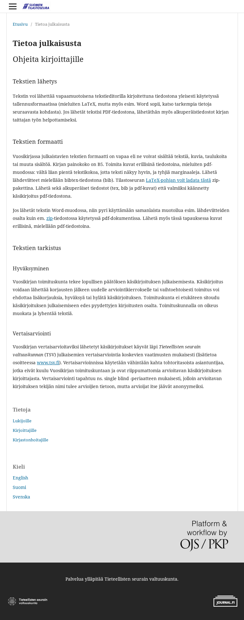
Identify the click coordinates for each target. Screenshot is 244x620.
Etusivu (20, 24)
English (20, 478)
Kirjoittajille (25, 430)
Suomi (19, 487)
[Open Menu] (12, 6)
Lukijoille (22, 421)
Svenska (21, 497)
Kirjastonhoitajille (30, 440)
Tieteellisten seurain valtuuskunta (141, 579)
